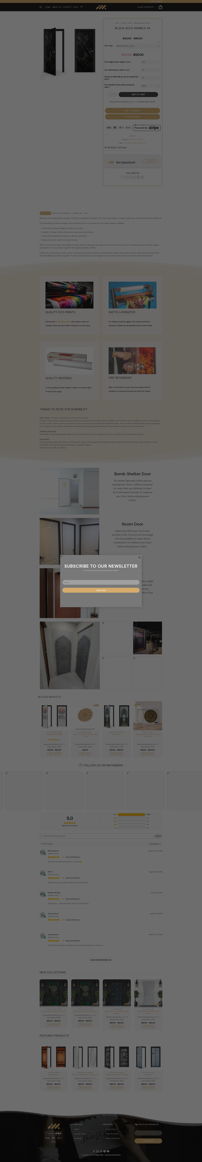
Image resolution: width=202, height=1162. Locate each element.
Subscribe (101, 590)
